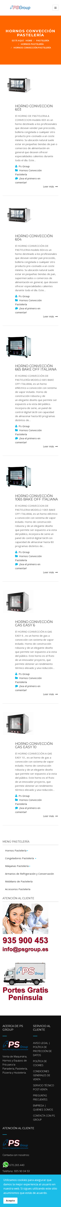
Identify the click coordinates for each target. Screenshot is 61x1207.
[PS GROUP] (16, 7)
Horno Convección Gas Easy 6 (34, 623)
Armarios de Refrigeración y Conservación (29, 873)
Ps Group (24, 166)
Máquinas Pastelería (17, 866)
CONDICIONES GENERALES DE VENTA (41, 1075)
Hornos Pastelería (15, 850)
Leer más (49, 186)
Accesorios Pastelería (17, 889)
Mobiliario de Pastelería (19, 881)
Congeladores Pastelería (20, 858)
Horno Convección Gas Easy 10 (34, 745)
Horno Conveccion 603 (34, 107)
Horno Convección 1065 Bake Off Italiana (36, 497)
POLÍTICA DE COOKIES (40, 1063)
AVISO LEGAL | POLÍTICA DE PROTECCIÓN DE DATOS (42, 1049)
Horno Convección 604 (34, 237)
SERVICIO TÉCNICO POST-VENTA (43, 1087)
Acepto (10, 1200)
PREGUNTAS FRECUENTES (40, 1097)
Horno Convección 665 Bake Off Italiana (35, 367)
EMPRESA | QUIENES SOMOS (43, 1107)
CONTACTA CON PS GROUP (44, 1117)
